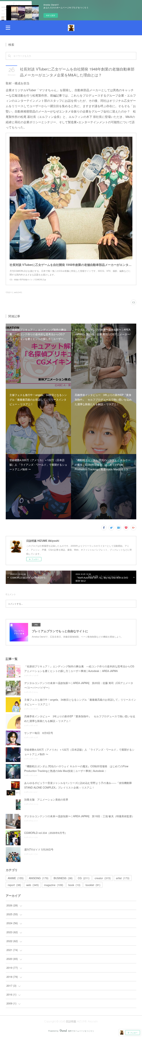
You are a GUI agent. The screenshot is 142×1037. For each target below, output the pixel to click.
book (74, 885)
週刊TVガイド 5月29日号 (38, 849)
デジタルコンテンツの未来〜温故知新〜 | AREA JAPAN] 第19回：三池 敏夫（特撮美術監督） (79, 816)
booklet (93, 885)
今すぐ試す (50, 15)
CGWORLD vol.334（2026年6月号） (45, 833)
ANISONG (38, 878)
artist (122, 878)
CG (83, 878)
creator (103, 878)
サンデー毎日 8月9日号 (38, 733)
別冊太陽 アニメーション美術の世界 (46, 799)
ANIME (16, 878)
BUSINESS (63, 878)
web (32, 885)
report (14, 885)
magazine (53, 885)
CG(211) (9, 292)
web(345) (18, 292)
